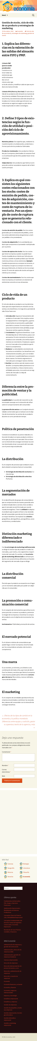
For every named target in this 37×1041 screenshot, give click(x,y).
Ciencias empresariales (11, 960)
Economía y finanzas (10, 987)
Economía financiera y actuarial (13, 984)
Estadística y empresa (10, 1002)
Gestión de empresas (10, 1005)
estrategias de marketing (19, 33)
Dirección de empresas (11, 963)
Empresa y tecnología (10, 995)
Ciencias (10, 864)
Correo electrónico (6, 771)
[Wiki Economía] (18, 6)
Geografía (11, 868)
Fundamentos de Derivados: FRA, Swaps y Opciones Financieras (12, 903)
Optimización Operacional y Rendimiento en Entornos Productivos (12, 910)
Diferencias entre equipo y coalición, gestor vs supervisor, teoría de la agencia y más (18, 724)
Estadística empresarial (11, 999)
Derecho (10, 877)
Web (3, 776)
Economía (20, 31)
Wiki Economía (7, 1037)
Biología (26, 864)
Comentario (6, 752)
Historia (10, 872)
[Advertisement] (24, 70)
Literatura (26, 868)
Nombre (5, 765)
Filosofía (26, 872)
